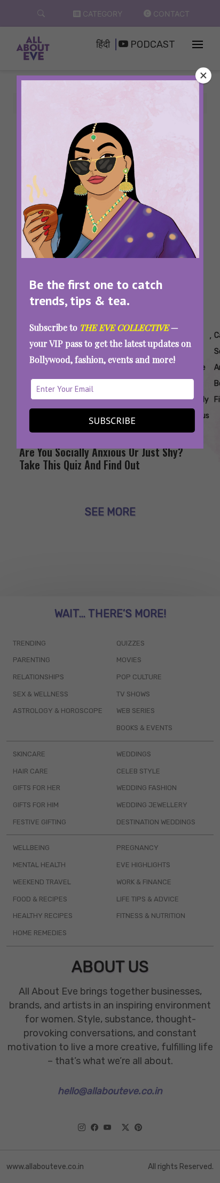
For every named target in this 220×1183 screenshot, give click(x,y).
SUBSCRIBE (112, 420)
